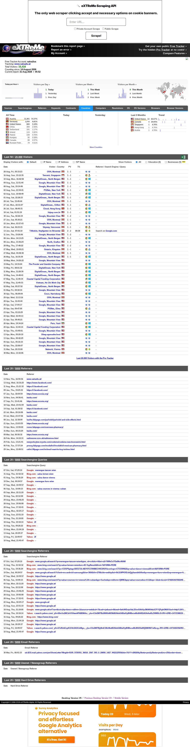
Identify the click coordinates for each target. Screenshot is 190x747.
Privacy (186, 702)
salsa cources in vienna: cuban (51, 489)
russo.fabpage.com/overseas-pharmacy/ (45, 427)
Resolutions (117, 108)
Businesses (174, 162)
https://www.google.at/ (45, 576)
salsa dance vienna (46, 478)
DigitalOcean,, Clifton (50, 205)
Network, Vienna (52, 349)
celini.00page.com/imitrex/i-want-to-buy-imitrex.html (51, 449)
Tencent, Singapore (51, 175)
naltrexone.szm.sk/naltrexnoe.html (42, 438)
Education (154, 162)
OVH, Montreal (53, 172)
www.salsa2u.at (22, 64)
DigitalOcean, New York (49, 194)
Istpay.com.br (54, 212)
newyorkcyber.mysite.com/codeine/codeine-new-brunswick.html (56, 442)
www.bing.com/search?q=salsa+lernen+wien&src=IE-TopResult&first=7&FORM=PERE (76, 565)
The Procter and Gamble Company (44, 264)
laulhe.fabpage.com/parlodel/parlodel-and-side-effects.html (54, 420)
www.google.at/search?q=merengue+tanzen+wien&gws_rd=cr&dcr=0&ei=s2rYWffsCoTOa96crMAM (80, 561)
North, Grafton (53, 242)
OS (128, 108)
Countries (85, 108)
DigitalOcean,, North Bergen (47, 179)
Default (32, 162)
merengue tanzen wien (45, 470)
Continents (71, 108)
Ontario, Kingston (52, 249)
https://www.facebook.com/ (39, 383)
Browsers (155, 108)
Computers (101, 108)
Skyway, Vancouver (51, 227)
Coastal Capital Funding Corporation (43, 279)
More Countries (96, 147)
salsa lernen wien (45, 474)
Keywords (55, 108)
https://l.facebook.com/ (37, 386)
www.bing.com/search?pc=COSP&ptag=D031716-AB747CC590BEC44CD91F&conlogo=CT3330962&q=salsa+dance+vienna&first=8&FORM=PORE (103, 569)
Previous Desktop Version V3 (98, 698)
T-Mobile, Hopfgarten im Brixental (45, 231)
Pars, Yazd (55, 323)
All (139, 162)
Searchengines (25, 108)
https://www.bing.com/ (47, 617)
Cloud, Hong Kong (51, 209)
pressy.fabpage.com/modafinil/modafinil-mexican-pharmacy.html (56, 446)
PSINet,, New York (52, 190)
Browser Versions (175, 108)
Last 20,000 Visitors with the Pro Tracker (95, 358)
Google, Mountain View (49, 183)
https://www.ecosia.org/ (37, 394)
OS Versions (139, 108)
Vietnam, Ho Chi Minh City (48, 283)
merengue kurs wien (44, 481)
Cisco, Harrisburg (52, 294)
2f (35, 522)
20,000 (18, 156)
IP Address (63, 162)
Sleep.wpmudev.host (50, 334)
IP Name (47, 162)
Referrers (42, 108)
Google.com (111, 231)
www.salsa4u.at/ (34, 379)
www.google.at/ (42, 602)
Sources (8, 108)
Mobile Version (121, 698)
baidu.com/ (32, 397)
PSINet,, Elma (54, 308)
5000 (17, 368)
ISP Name (80, 162)
